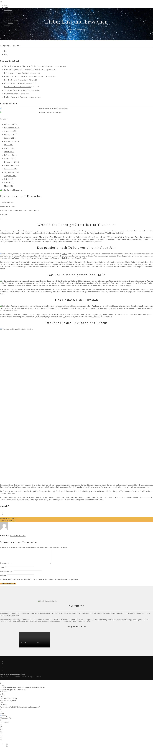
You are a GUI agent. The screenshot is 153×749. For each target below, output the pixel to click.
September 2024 (11, 128)
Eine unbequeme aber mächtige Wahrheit (23, 70)
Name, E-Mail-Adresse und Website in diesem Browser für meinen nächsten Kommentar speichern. (40, 579)
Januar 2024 (10, 138)
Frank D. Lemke (8, 206)
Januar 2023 (10, 158)
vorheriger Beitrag (9, 518)
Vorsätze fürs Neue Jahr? (16, 90)
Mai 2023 (8, 145)
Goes (6, 7)
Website (3, 575)
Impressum (5, 676)
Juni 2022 (8, 183)
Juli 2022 (8, 179)
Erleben (3, 214)
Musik (10, 16)
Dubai (64, 254)
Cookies (38, 676)
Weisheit (23, 210)
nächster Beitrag (8, 520)
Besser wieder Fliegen (14, 83)
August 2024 (10, 131)
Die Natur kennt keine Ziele (17, 87)
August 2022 (10, 176)
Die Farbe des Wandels (15, 80)
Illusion (3, 210)
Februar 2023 (10, 155)
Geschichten (13, 20)
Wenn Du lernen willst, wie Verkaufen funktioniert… (29, 66)
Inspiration (8, 12)
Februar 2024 (10, 134)
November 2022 (11, 165)
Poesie (10, 23)
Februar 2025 (10, 124)
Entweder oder (11, 94)
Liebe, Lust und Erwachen (16, 97)
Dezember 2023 (11, 141)
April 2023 (9, 148)
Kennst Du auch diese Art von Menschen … (25, 76)
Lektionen (13, 210)
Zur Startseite (70, 29)
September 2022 (11, 172)
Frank (6, 5)
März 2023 (9, 152)
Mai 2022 (8, 186)
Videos (11, 14)
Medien (11, 18)
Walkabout (8, 9)
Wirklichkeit (34, 210)
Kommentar (5, 563)
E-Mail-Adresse (7, 571)
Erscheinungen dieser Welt (40, 314)
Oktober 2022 (10, 169)
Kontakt (7, 25)
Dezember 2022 (11, 162)
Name (3, 567)
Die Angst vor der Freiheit (16, 73)
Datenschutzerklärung (22, 676)
